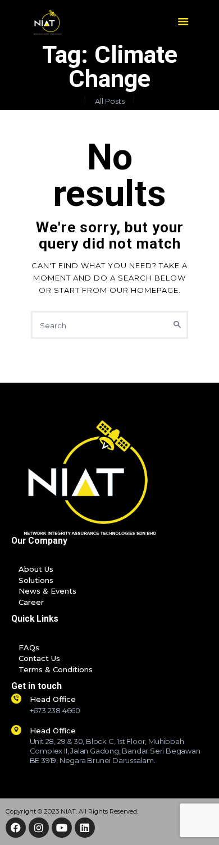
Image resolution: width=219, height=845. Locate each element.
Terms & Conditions (56, 669)
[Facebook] (16, 828)
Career (31, 602)
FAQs (29, 647)
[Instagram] (39, 828)
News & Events (47, 590)
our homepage (144, 290)
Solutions (36, 580)
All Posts (110, 101)
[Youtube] (62, 828)
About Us (36, 568)
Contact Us (39, 658)
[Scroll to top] (203, 822)
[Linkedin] (85, 828)
